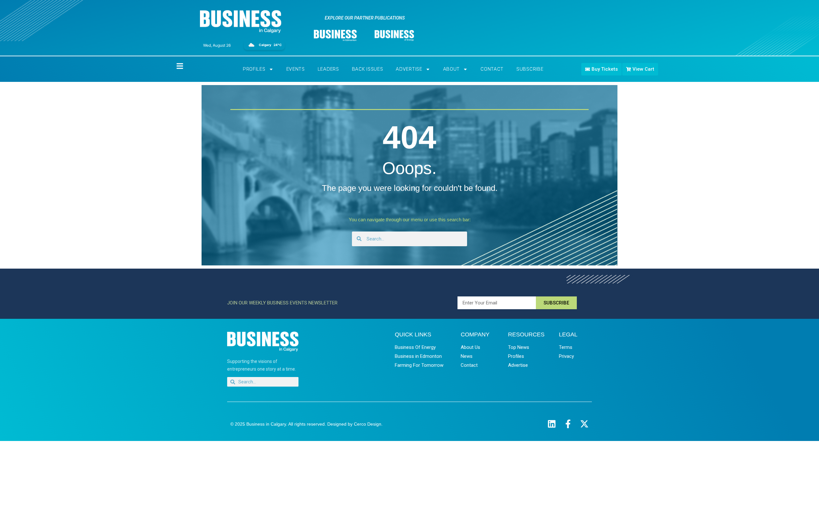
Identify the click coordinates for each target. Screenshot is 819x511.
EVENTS (295, 69)
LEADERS (328, 69)
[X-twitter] (584, 424)
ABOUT (451, 69)
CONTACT (492, 69)
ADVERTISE (409, 69)
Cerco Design (367, 424)
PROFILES (254, 69)
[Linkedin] (551, 424)
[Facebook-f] (568, 424)
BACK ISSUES (367, 69)
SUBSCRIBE (529, 69)
